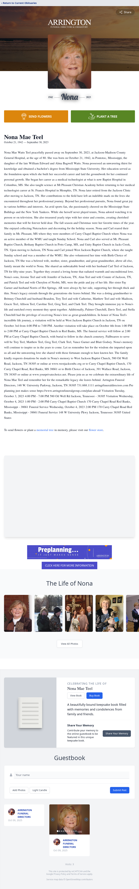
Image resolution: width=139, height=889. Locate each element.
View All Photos (69, 643)
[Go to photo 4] (63, 831)
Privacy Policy (60, 874)
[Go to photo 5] (65, 831)
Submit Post (119, 790)
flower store (96, 430)
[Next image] (86, 819)
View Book (76, 695)
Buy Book (94, 695)
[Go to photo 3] (61, 831)
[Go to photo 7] (70, 831)
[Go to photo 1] (57, 831)
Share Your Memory (117, 733)
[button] (69, 819)
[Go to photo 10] (76, 831)
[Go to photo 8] (72, 831)
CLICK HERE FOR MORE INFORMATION (69, 565)
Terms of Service (79, 874)
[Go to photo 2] (59, 831)
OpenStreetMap (73, 879)
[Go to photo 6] (67, 831)
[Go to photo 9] (74, 831)
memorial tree (45, 430)
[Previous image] (53, 819)
